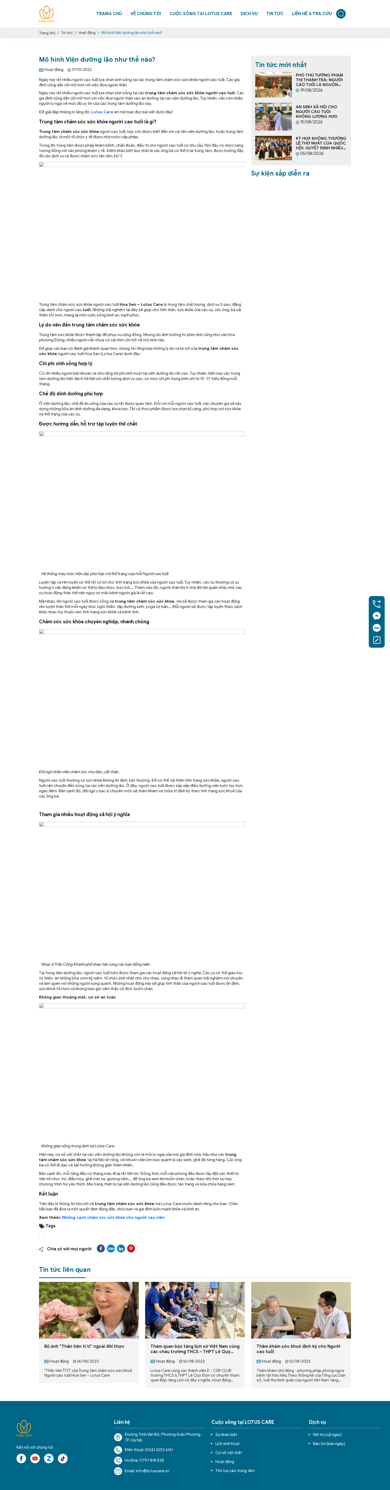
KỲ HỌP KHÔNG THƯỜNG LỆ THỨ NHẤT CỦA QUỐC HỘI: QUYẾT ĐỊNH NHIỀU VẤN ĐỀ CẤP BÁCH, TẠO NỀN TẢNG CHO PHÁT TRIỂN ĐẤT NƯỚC (321, 143)
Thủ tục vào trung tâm (235, 1470)
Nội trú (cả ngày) (327, 1434)
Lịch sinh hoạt (227, 1443)
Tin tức (275, 13)
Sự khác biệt (226, 1434)
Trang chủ (47, 33)
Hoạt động (87, 32)
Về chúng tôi (146, 13)
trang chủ (109, 13)
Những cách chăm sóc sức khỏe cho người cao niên (113, 1217)
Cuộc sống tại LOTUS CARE (201, 13)
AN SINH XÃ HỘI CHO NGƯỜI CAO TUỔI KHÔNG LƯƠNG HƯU (316, 112)
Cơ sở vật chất (228, 1452)
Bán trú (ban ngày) (329, 1443)
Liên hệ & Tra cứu (312, 13)
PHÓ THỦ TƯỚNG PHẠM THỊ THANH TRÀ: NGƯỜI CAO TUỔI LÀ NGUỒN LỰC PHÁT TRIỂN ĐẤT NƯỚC (319, 80)
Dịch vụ (249, 13)
